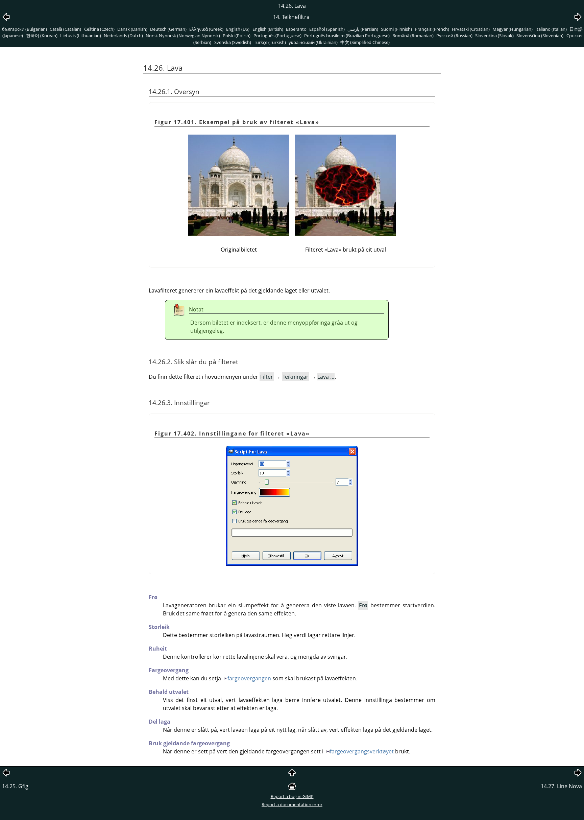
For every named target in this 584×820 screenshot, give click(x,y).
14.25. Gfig (15, 786)
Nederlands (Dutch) (123, 35)
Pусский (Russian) (454, 35)
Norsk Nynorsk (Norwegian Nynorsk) (183, 35)
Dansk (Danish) (132, 29)
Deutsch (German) (168, 29)
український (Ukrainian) (313, 42)
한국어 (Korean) (41, 35)
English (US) (237, 29)
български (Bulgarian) (24, 29)
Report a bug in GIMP (292, 796)
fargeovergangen (249, 678)
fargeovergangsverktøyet (362, 751)
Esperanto (296, 29)
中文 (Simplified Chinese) (365, 42)
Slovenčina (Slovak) (494, 35)
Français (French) (432, 29)
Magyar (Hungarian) (512, 29)
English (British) (267, 29)
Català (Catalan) (65, 29)
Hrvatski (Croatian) (471, 29)
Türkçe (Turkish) (270, 42)
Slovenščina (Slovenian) (539, 35)
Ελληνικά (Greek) (206, 29)
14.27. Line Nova (561, 786)
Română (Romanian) (413, 35)
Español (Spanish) (327, 29)
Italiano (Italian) (551, 29)
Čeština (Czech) (99, 29)
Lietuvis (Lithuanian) (80, 35)
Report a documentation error (292, 804)
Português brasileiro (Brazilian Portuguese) (347, 35)
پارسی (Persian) (362, 29)
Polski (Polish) (236, 35)
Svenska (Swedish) (232, 42)
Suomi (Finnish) (396, 29)
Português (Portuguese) (277, 35)
